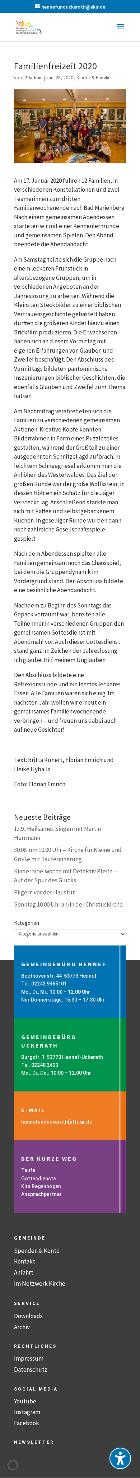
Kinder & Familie (93, 77)
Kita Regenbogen (41, 1186)
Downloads (28, 1316)
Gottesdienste (38, 1178)
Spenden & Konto (37, 1251)
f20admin (33, 77)
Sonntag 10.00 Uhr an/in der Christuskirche (68, 904)
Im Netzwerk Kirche (39, 1283)
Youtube (25, 1401)
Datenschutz (30, 1369)
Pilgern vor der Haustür (44, 892)
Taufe (28, 1170)
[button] (120, 31)
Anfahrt (23, 1272)
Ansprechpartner (41, 1194)
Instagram (27, 1412)
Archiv (22, 1327)
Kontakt (24, 1261)
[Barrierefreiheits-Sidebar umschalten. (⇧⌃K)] (120, 1458)
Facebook (26, 1423)
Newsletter (34, 1442)
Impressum (28, 1358)
